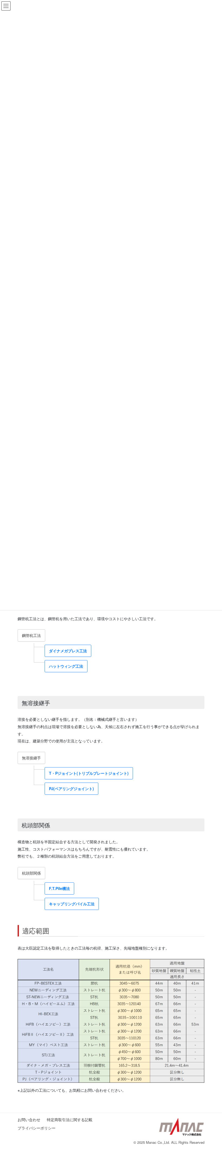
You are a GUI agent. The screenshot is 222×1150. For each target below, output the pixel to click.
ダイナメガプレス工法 (68, 650)
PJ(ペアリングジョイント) (71, 788)
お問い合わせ (31, 1119)
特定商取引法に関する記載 (71, 1119)
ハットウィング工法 (66, 666)
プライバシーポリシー (37, 1128)
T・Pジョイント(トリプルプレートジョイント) (89, 773)
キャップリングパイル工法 (71, 903)
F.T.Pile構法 (59, 888)
